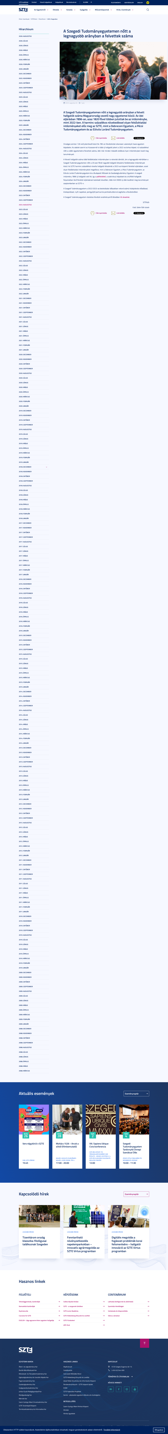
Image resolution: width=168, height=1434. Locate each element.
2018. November (25, 471)
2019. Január (24, 462)
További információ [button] (111, 1430)
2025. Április (24, 111)
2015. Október (24, 645)
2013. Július (23, 771)
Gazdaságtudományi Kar (27, 1384)
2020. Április (24, 392)
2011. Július (23, 883)
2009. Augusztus (25, 991)
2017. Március (24, 565)
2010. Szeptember (26, 930)
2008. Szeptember (26, 1043)
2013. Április (24, 785)
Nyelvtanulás (23, 1311)
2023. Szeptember (26, 200)
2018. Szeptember (26, 481)
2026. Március (24, 59)
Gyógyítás (84, 9)
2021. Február (24, 345)
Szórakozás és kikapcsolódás (118, 1311)
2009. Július (23, 996)
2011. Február (24, 907)
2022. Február (24, 289)
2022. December (25, 242)
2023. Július (23, 209)
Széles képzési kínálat (70, 1302)
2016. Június (23, 607)
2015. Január (24, 687)
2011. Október (24, 869)
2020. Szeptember (26, 368)
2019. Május (23, 443)
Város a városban (114, 1316)
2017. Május (23, 556)
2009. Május (23, 1005)
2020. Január (24, 406)
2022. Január (24, 294)
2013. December (25, 748)
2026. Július (23, 41)
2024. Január (24, 181)
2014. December (25, 691)
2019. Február (24, 457)
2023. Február (24, 233)
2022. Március (24, 284)
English (140, 3)
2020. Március (24, 397)
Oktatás (56, 9)
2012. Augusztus (25, 823)
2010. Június (23, 944)
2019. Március (24, 453)
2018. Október (24, 476)
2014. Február (24, 738)
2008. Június (23, 1057)
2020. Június (23, 382)
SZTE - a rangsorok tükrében (73, 1306)
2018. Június (23, 495)
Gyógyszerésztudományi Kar (28, 1388)
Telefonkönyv (116, 3)
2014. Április (24, 729)
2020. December (25, 354)
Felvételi (34, 2)
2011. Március (24, 902)
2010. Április (24, 954)
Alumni (85, 2)
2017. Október (24, 532)
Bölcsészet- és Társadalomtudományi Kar (33, 1374)
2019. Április (24, 448)
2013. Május (23, 780)
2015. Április (24, 673)
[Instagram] (126, 1389)
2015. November (25, 640)
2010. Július (23, 940)
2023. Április (24, 223)
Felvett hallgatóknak (46, 2)
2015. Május (23, 668)
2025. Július (23, 97)
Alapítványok (67, 1367)
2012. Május (23, 837)
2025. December (25, 74)
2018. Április (24, 504)
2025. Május (23, 106)
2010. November (25, 921)
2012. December (25, 804)
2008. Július (23, 1052)
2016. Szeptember (26, 593)
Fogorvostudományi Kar (27, 1381)
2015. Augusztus (25, 654)
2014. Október (24, 701)
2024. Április (24, 167)
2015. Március (24, 677)
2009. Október (24, 982)
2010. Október (24, 926)
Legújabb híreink (28, 1232)
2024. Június (23, 158)
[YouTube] (134, 1389)
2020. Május (23, 387)
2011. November (25, 865)
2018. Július (23, 490)
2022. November (25, 247)
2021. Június (23, 326)
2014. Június (23, 720)
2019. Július (23, 434)
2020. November (25, 359)
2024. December (25, 130)
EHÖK (65, 1388)
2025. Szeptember (26, 88)
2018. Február (24, 514)
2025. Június (23, 102)
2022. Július (23, 265)
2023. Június (23, 214)
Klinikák (66, 1410)
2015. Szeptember (26, 649)
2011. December (25, 860)
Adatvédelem (129, 3)
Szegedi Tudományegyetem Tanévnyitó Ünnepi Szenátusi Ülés (132, 1148)
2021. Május (23, 331)
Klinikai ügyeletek (69, 1413)
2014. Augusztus (25, 710)
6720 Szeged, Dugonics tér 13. (122, 1367)
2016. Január (24, 631)
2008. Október (24, 1038)
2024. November (25, 134)
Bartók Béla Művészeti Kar (28, 1370)
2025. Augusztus (25, 92)
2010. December (25, 916)
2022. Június (23, 270)
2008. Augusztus (25, 1047)
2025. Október (24, 83)
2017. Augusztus (25, 542)
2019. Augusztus (25, 429)
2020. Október (24, 364)
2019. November (25, 415)
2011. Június (23, 888)
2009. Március (24, 1014)
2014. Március (24, 734)
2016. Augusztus (25, 598)
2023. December (25, 186)
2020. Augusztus (25, 373)
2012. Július (23, 827)
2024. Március (24, 172)
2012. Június (23, 832)
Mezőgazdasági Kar (25, 1395)
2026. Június (23, 45)
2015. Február (24, 682)
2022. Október (24, 251)
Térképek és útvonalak (118, 1376)
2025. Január (24, 125)
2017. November (25, 528)
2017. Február (24, 570)
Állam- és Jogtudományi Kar (28, 1367)
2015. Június (23, 663)
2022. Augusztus (25, 261)
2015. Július (23, 659)
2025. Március (24, 116)
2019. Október (24, 420)
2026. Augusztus (25, 36)
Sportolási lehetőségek (116, 1306)
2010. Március (24, 958)
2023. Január (24, 237)
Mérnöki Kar (23, 1398)
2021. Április (24, 336)
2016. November (25, 584)
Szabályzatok (67, 1370)
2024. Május (23, 162)
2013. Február (24, 794)
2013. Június (23, 776)
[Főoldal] (23, 9)
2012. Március (24, 846)
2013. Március (24, 790)
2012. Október (24, 813)
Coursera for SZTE (25, 1316)
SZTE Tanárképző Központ (27, 1406)
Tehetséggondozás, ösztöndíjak (29, 1302)
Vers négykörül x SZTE (33, 1143)
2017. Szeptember (26, 537)
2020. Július (23, 378)
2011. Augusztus (25, 879)
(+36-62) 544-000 (118, 1370)
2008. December (25, 1029)
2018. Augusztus (25, 485)
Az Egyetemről (39, 9)
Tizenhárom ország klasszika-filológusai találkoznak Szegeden (35, 1240)
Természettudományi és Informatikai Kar (32, 1409)
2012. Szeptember (26, 818)
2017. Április (24, 560)
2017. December (25, 523)
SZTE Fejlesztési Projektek (72, 1391)
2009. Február (24, 1019)
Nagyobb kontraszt (147, 2)
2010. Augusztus (25, 935)
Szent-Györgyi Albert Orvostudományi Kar (33, 1402)
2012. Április (24, 841)
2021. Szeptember (26, 312)
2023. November (25, 191)
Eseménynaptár (132, 1093)
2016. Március (24, 621)
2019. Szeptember (26, 425)
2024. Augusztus (25, 148)
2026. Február (24, 64)
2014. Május (23, 724)
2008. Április (24, 1061)
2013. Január (24, 799)
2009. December (25, 972)
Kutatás (69, 9)
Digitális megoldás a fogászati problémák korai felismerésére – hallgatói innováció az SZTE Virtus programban (127, 1244)
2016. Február (24, 626)
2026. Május (23, 50)
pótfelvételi (101, 176)
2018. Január (24, 518)
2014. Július (23, 715)
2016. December (25, 579)
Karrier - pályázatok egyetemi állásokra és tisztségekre (81, 1395)
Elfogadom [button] (159, 1430)
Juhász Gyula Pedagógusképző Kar (30, 1391)
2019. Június (23, 439)
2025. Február (24, 120)
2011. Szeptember (26, 874)
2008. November (25, 1033)
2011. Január (24, 911)
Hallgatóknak (59, 2)
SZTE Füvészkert (69, 1320)
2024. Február (24, 176)
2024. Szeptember (26, 144)
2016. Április (24, 617)
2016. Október (24, 588)
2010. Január (24, 968)
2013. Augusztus (25, 766)
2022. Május (23, 275)
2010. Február (24, 963)
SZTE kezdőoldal (23, 2)
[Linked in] (110, 1389)
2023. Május (23, 219)
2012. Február (24, 851)
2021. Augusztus (25, 317)
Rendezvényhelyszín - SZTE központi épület (78, 1384)
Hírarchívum (42, 19)
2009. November (25, 977)
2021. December (25, 298)
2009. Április (24, 1010)
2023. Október (24, 195)
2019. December (25, 411)
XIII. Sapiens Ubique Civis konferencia (98, 1145)
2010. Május (23, 949)
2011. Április (24, 897)
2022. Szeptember (26, 256)
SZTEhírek (34, 19)
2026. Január (24, 69)
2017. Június (23, 551)
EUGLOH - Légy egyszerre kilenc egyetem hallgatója (36, 1320)
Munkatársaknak (71, 2)
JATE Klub (66, 1325)
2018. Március (24, 509)
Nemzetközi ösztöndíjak (27, 1306)
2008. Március (24, 1071)
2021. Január (24, 350)
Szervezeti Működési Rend (72, 1374)
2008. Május (23, 1066)
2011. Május (23, 893)
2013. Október (24, 757)
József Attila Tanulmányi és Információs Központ (79, 1381)
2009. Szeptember (26, 986)
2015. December (25, 635)
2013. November (25, 752)
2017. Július (23, 546)
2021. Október (24, 308)
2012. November (25, 808)
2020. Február (24, 401)
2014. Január (24, 743)
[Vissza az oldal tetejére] (144, 1343)
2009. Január (24, 1024)
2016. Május (23, 612)
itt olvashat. (125, 197)
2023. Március (24, 228)
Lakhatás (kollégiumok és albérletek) (120, 1302)
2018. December (25, 467)
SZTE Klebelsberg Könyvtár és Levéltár (76, 1316)
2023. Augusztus (52, 19)
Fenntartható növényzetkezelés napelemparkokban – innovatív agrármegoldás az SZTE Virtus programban (83, 1244)
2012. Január (24, 855)
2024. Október (24, 139)
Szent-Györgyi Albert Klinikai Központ (75, 1406)
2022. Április (24, 279)
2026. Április (24, 55)
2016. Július (23, 603)
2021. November (25, 303)
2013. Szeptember (26, 762)
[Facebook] (118, 1389)
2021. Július (23, 322)
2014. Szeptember (26, 705)
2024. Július (23, 153)
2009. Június (23, 1000)
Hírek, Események (123, 9)
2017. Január (24, 574)
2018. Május (23, 500)
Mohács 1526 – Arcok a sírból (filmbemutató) (67, 1145)
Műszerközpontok (102, 9)
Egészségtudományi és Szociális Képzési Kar (34, 1377)
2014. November (25, 696)
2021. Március (24, 340)
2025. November (25, 78)
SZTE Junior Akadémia (70, 1311)
